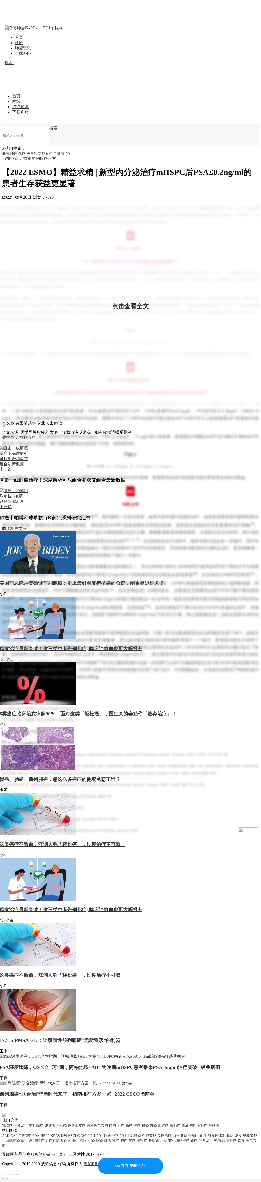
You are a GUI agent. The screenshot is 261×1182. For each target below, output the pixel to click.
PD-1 (69, 154)
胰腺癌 (175, 1125)
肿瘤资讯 (23, 48)
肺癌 (13, 154)
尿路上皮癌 (77, 1125)
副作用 (193, 1136)
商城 (19, 43)
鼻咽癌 (213, 1125)
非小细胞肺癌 (179, 1141)
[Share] (9, 1174)
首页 (19, 37)
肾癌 (145, 1125)
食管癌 (202, 1125)
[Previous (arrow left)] (4, 1179)
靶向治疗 (206, 1141)
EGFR (26, 1136)
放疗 (24, 1141)
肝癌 (5, 154)
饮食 (241, 1141)
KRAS (55, 1136)
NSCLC (74, 1136)
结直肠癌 (56, 1141)
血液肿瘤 (188, 1125)
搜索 (9, 63)
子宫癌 (61, 1125)
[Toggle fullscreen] (14, 1174)
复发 (238, 1136)
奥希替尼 (250, 1136)
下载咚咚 (23, 53)
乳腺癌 (59, 154)
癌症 (44, 1141)
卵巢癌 (49, 1125)
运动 (163, 1141)
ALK (5, 1136)
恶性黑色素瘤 (97, 1125)
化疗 (21, 154)
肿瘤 (123, 1141)
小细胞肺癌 (11, 1141)
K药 (64, 1136)
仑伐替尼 (149, 1136)
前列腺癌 (40, 158)
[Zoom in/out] (19, 1174)
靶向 (194, 1141)
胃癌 (153, 1125)
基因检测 (226, 1136)
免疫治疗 (34, 154)
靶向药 (47, 154)
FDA (36, 1136)
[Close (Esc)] (4, 1174)
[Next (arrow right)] (9, 1179)
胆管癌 (163, 1125)
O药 (84, 1136)
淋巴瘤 (34, 1141)
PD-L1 (124, 1136)
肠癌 (129, 1125)
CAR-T (15, 1136)
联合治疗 (79, 1141)
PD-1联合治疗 (107, 1136)
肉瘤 (112, 1125)
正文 (52, 158)
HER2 (45, 1136)
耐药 (67, 1141)
